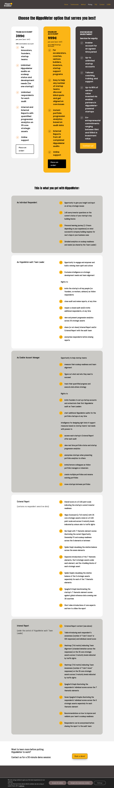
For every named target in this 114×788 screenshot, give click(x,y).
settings (21, 786)
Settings (99, 783)
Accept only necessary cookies (80, 783)
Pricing (90, 4)
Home (66, 4)
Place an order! (22, 149)
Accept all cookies (57, 783)
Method (83, 4)
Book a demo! (79, 756)
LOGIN (108, 4)
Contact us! (88, 146)
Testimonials (74, 4)
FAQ (96, 4)
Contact (102, 4)
